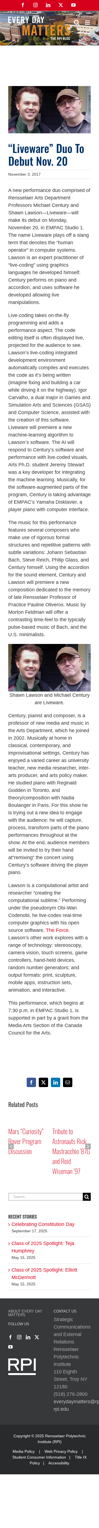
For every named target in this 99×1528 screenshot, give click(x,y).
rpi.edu (61, 1409)
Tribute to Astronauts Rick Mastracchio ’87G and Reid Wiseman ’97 (71, 1151)
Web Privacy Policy (61, 1451)
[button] (11, 1146)
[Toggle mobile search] (76, 22)
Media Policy (24, 1451)
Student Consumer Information (39, 1457)
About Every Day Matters (25, 1313)
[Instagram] (19, 1337)
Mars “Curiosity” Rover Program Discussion (25, 1141)
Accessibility (58, 1463)
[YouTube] (10, 1347)
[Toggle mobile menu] (88, 22)
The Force (57, 930)
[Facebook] (10, 1337)
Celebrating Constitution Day (43, 1224)
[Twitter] (37, 1337)
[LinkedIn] (28, 1337)
